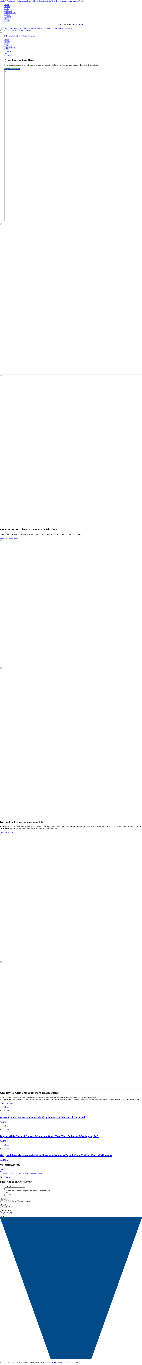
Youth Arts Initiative (31, 1)
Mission (7, 7)
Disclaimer (76, 1362)
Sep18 (1, 1170)
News (6, 19)
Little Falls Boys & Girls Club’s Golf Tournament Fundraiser (21, 1173)
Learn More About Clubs (9, 538)
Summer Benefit (72, 1)
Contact (7, 21)
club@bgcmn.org (6, 1213)
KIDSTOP (4, 1)
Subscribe (4, 1199)
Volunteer (7, 17)
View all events (5, 1177)
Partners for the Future (16, 1)
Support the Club (10, 13)
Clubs (6, 9)
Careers (7, 15)
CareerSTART (43, 1)
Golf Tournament (60, 1)
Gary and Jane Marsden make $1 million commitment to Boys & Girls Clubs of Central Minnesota (56, 1155)
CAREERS (80, 24)
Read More (4, 1122)
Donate (81, 1)
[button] (1, 32)
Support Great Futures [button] (12, 69)
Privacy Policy (56, 1362)
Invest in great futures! (8, 1103)
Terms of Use (67, 1362)
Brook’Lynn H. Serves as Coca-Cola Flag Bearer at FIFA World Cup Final (42, 1117)
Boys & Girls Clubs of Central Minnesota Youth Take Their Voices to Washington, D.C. (49, 1136)
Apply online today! (7, 832)
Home (6, 5)
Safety (51, 1)
